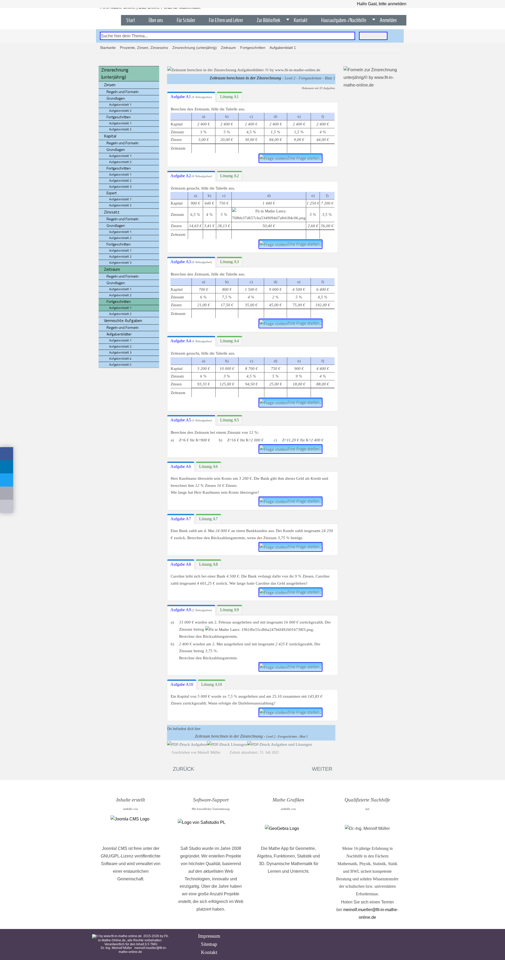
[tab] (191, 97)
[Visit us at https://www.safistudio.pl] (211, 829)
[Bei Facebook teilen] (6, 453)
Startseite (108, 47)
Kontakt (209, 952)
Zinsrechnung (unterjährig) (194, 47)
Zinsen (109, 84)
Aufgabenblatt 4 (120, 358)
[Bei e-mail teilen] (6, 493)
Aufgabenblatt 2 (120, 110)
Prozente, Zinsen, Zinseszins (144, 47)
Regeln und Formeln (123, 91)
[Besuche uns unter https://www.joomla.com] (130, 828)
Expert (112, 193)
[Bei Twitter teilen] (6, 480)
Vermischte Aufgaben (123, 320)
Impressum (209, 936)
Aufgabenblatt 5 (120, 364)
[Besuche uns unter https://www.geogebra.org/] (288, 829)
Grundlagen (116, 98)
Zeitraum (228, 47)
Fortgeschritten (252, 47)
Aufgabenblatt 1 (120, 104)
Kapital (110, 136)
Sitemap (209, 944)
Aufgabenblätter (119, 334)
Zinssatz (111, 212)
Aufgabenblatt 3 (120, 186)
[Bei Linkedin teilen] (6, 466)
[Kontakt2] (6, 506)
